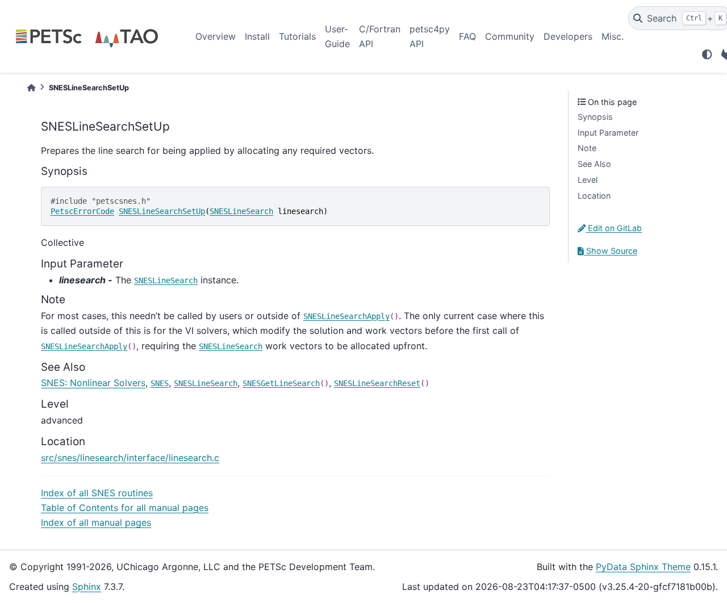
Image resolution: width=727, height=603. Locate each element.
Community (509, 36)
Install (257, 36)
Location (594, 195)
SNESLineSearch (241, 211)
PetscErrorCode (82, 211)
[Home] (31, 88)
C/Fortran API (379, 36)
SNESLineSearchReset (377, 383)
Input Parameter (608, 132)
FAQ (467, 36)
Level (588, 180)
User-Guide (337, 36)
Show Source (610, 251)
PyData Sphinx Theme (643, 566)
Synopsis (595, 117)
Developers (568, 36)
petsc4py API (430, 36)
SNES (160, 383)
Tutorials (297, 36)
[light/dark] (707, 54)
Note (587, 148)
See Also (594, 164)
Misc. (612, 36)
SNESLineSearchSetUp (162, 211)
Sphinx (86, 586)
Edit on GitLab (614, 228)
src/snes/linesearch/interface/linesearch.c (130, 457)
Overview (215, 36)
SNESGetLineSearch (281, 383)
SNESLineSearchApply (346, 316)
